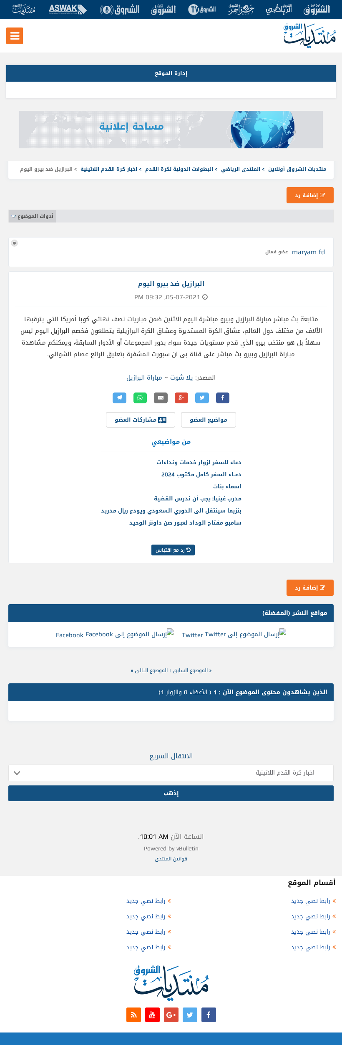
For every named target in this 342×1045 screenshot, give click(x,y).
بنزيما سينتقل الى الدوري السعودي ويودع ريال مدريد (171, 510)
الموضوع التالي (151, 670)
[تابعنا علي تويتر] (190, 1015)
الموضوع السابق (190, 670)
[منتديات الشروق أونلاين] (310, 46)
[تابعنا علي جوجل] (171, 1015)
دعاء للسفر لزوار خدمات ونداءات (199, 462)
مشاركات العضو (136, 420)
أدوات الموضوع (35, 216)
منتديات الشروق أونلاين (297, 169)
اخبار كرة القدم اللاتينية (108, 169)
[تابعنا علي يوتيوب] (152, 1015)
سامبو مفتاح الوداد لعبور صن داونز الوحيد (185, 523)
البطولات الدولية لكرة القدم (179, 169)
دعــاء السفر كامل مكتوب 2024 (201, 474)
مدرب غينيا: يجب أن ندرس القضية (197, 498)
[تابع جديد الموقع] (133, 1015)
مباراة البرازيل (144, 377)
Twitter (192, 635)
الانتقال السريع (171, 756)
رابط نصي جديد (310, 901)
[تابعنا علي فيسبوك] (208, 1015)
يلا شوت (181, 377)
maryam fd (308, 251)
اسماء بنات (227, 486)
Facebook (69, 635)
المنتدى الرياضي (240, 169)
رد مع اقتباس (171, 550)
